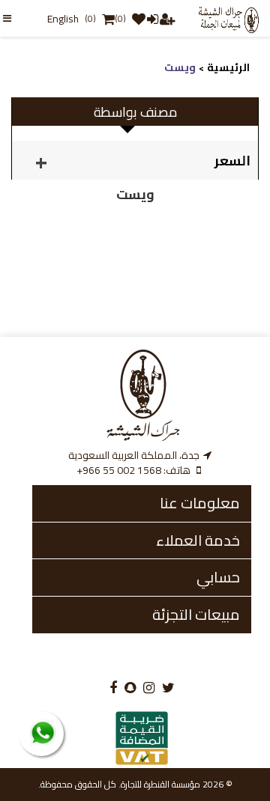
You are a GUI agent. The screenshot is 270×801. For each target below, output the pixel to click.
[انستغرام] (148, 688)
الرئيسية (228, 67)
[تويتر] (168, 688)
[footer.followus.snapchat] (130, 688)
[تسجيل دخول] (152, 18)
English (63, 18)
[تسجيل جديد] (167, 18)
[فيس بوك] (113, 688)
